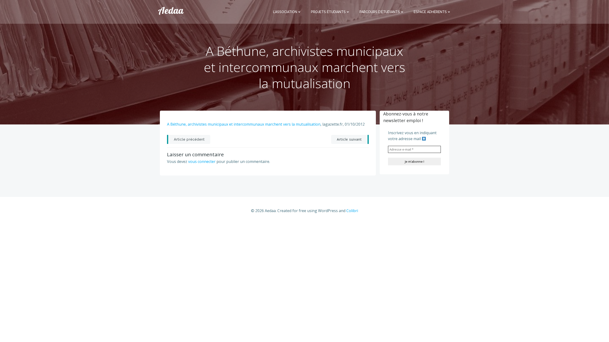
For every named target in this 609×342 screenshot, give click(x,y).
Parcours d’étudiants (379, 12)
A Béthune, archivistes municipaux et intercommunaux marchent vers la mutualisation (243, 124)
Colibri (352, 210)
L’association (285, 12)
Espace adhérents (430, 12)
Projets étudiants (328, 12)
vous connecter (202, 161)
